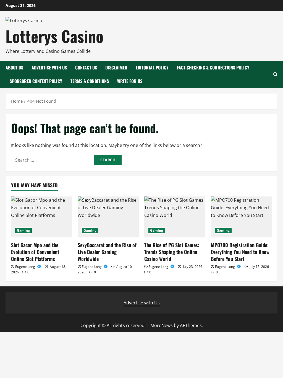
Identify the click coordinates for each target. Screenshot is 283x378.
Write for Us (129, 81)
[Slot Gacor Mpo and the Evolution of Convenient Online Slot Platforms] (41, 216)
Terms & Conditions (89, 81)
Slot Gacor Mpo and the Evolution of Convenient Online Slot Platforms (35, 251)
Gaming (23, 230)
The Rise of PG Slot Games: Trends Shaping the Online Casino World (171, 251)
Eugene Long (25, 266)
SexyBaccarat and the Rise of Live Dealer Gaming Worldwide (107, 251)
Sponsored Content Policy (36, 81)
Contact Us (86, 67)
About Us (14, 67)
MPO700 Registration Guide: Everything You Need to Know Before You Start (240, 251)
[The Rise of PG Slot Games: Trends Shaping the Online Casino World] (174, 216)
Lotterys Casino (54, 35)
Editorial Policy (152, 67)
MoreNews (161, 325)
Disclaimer (116, 67)
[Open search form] (275, 74)
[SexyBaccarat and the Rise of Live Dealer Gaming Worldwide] (108, 216)
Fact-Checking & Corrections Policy (213, 67)
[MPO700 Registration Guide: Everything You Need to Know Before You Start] (241, 216)
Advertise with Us (49, 67)
